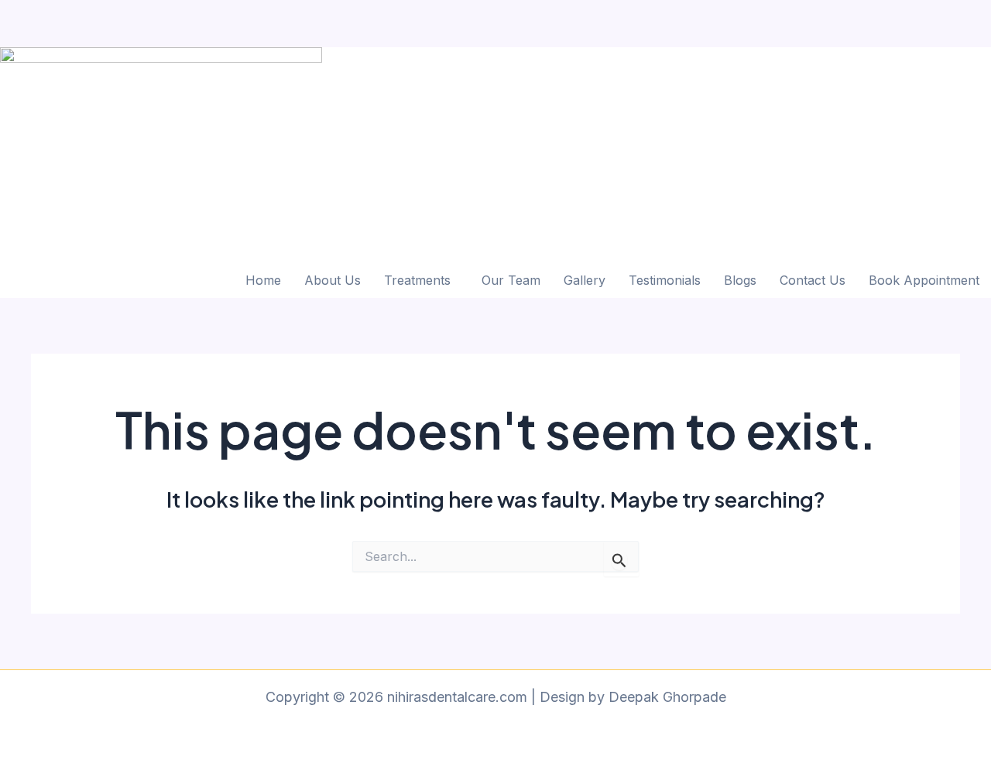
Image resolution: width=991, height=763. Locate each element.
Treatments (417, 280)
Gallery (584, 280)
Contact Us (812, 280)
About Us (332, 280)
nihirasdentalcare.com (70, 11)
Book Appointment (924, 280)
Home (263, 280)
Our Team (511, 280)
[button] (421, 280)
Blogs (740, 280)
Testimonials (665, 280)
